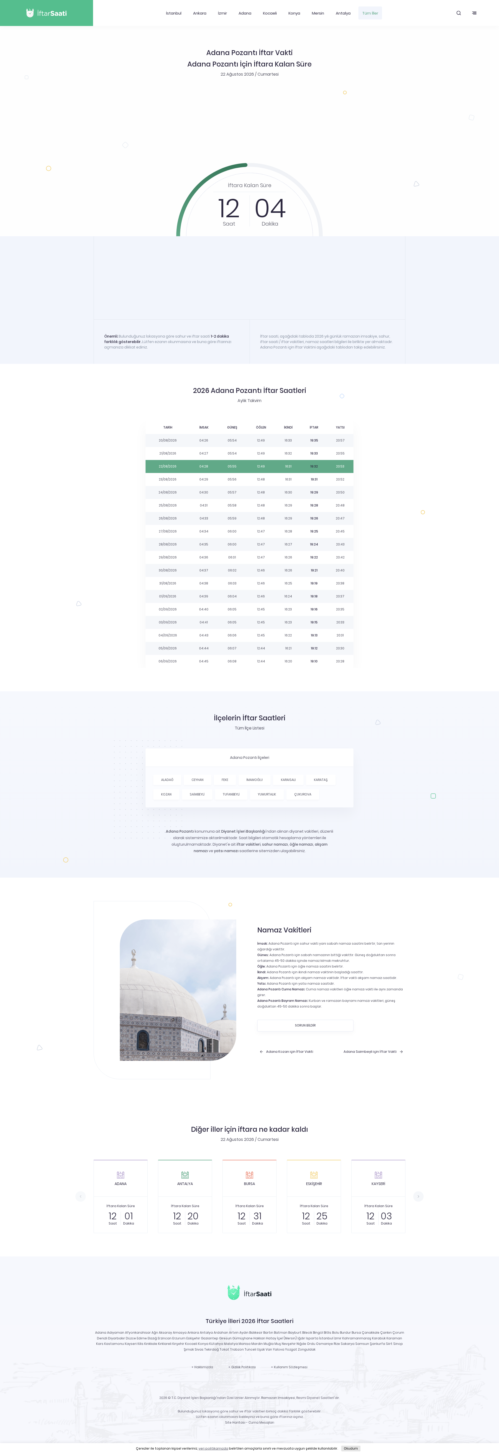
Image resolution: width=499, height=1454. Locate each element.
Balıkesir (255, 1332)
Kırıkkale (150, 1343)
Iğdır (301, 1338)
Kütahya (216, 1343)
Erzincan (165, 1338)
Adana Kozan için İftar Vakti (289, 1052)
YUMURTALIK (267, 794)
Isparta (312, 1338)
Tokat (224, 1349)
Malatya (231, 1343)
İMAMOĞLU (254, 780)
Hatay (271, 1338)
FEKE (225, 780)
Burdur (345, 1332)
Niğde (301, 1343)
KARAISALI (288, 780)
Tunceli (250, 1349)
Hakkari (259, 1338)
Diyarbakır (116, 1338)
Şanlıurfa (377, 1343)
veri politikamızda (213, 1448)
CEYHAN (197, 780)
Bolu (335, 1332)
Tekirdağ (211, 1349)
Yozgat (291, 1349)
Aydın (243, 1332)
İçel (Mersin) (287, 1338)
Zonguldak (307, 1349)
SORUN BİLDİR (305, 1025)
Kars (99, 1343)
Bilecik (307, 1332)
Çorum (398, 1332)
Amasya (180, 1332)
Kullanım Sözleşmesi (290, 1367)
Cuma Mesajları (261, 1422)
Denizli (102, 1338)
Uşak (261, 1349)
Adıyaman (115, 1332)
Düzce (131, 1338)
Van (269, 1349)
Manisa (245, 1343)
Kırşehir (178, 1343)
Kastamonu (114, 1343)
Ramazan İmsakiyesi (278, 1398)
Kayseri (131, 1343)
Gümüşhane (242, 1338)
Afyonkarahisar (138, 1332)
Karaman (394, 1338)
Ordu (311, 1343)
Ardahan (221, 1332)
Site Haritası (235, 1422)
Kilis (140, 1343)
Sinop (398, 1343)
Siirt (389, 1343)
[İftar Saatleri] (249, 1293)
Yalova (278, 1349)
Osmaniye (324, 1343)
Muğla (269, 1343)
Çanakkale (370, 1332)
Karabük (379, 1338)
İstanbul (173, 13)
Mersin (318, 13)
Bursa (356, 1332)
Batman (280, 1332)
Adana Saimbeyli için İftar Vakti (370, 1052)
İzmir (222, 13)
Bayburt (294, 1332)
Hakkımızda (203, 1367)
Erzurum (179, 1338)
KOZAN (166, 794)
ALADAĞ (167, 780)
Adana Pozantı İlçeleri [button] (249, 757)
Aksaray (165, 1332)
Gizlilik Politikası (243, 1367)
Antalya (343, 13)
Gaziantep (209, 1338)
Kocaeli (270, 13)
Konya (294, 13)
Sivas (199, 1349)
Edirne (142, 1338)
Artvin (234, 1332)
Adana (245, 13)
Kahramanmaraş (356, 1338)
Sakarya (347, 1343)
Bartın (268, 1332)
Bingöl (318, 1332)
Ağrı (155, 1332)
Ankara (199, 13)
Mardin (257, 1343)
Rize (337, 1343)
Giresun (225, 1338)
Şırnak (189, 1349)
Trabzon (237, 1349)
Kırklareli (165, 1343)
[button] (459, 13)
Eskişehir (193, 1338)
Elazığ (152, 1338)
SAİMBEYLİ (197, 794)
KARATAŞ (321, 780)
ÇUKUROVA (302, 794)
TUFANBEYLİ (231, 794)
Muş (277, 1343)
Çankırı (386, 1332)
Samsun (362, 1343)
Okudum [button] (351, 1448)
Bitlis (327, 1332)
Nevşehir (289, 1343)
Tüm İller (370, 13)
